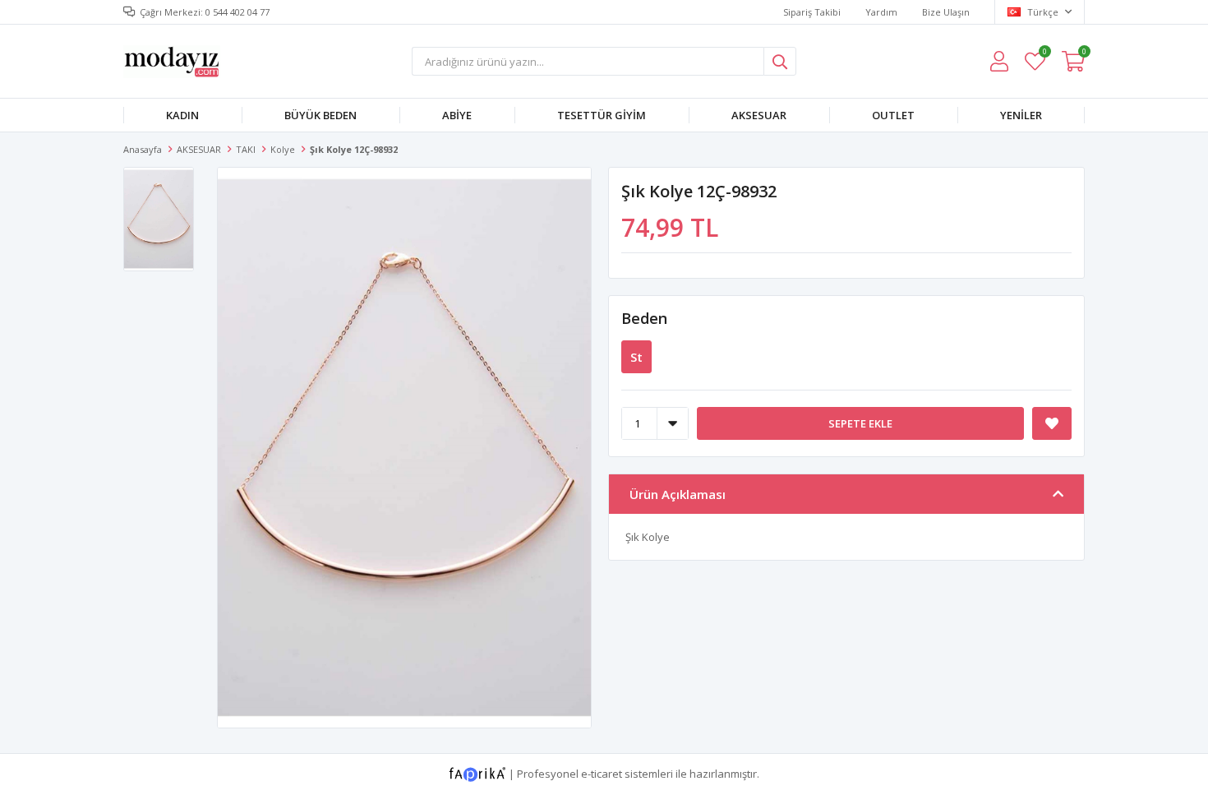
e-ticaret (601, 772)
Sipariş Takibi (812, 12)
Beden (644, 318)
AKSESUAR (758, 115)
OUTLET (893, 115)
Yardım (881, 12)
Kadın (182, 115)
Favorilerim (1044, 54)
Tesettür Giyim (601, 115)
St (636, 357)
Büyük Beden (320, 115)
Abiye (457, 115)
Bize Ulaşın (946, 12)
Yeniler (1021, 115)
